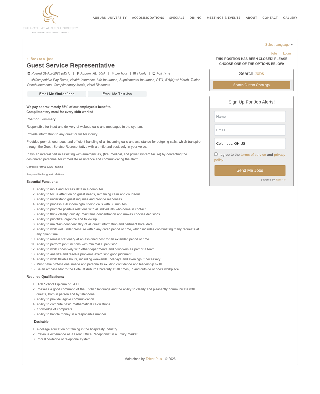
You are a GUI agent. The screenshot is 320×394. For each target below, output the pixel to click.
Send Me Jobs (249, 170)
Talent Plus (154, 359)
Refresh (190, 359)
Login (287, 53)
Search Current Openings (251, 85)
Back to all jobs (41, 59)
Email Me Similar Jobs (56, 94)
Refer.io (281, 179)
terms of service (253, 154)
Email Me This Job (117, 94)
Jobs (274, 53)
